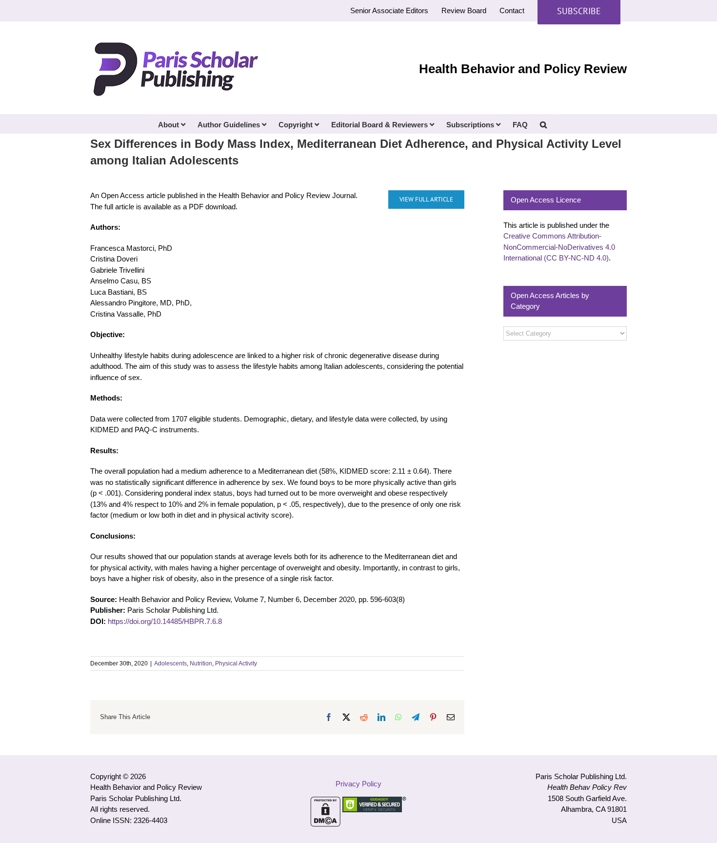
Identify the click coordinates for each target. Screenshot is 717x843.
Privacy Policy (358, 784)
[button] (543, 124)
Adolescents (170, 663)
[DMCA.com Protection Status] (325, 802)
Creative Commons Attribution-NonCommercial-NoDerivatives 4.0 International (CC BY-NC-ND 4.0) (559, 247)
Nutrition (201, 663)
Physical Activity (236, 663)
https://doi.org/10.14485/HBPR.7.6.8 (165, 621)
